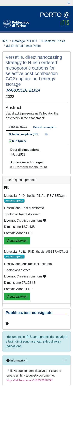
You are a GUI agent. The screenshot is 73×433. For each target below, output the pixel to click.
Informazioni (18, 360)
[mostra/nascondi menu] (69, 3)
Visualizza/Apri (17, 240)
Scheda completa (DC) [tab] (24, 134)
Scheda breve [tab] (18, 126)
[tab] (46, 134)
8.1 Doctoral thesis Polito (23, 45)
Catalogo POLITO (24, 41)
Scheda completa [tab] (44, 127)
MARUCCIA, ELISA (23, 90)
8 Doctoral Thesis (53, 41)
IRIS (5, 41)
